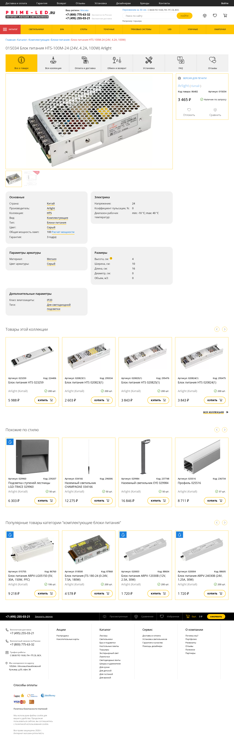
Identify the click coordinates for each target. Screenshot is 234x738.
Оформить (216, 616)
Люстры (103, 635)
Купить (43, 400)
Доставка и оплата (16, 3)
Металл (51, 259)
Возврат (61, 3)
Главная (11, 39)
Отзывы (80, 3)
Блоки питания (60, 39)
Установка (101, 3)
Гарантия (41, 3)
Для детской (105, 670)
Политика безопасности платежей (30, 708)
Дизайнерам (123, 3)
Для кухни (104, 667)
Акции (61, 629)
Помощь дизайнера (152, 646)
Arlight (51, 208)
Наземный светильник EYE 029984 (144, 483)
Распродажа (63, 635)
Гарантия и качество (152, 642)
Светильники (106, 639)
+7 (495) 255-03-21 (89, 18)
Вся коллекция (213, 412)
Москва (84, 10)
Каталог (13, 29)
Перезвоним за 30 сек (134, 10)
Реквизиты (190, 642)
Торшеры (104, 649)
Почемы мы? (191, 635)
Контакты (164, 3)
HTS (49, 213)
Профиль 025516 (189, 483)
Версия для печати (195, 78)
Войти (224, 3)
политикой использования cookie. (32, 724)
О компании (194, 629)
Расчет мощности (63, 232)
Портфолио (191, 639)
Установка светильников (154, 639)
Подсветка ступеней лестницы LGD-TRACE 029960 (29, 485)
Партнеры (190, 653)
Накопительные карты (68, 639)
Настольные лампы (109, 646)
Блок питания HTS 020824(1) (197, 382)
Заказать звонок (44, 616)
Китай (51, 203)
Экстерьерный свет (109, 653)
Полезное (190, 649)
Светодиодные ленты (110, 660)
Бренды (144, 3)
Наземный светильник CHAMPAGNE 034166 (80, 485)
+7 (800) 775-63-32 (89, 14)
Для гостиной (106, 674)
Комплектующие (39, 39)
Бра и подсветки (107, 642)
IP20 (49, 300)
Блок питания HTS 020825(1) (140, 382)
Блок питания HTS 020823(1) (84, 382)
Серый (51, 227)
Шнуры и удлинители (110, 663)
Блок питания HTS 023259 (25, 382)
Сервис (147, 629)
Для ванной (105, 677)
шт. (194, 616)
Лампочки (104, 656)
